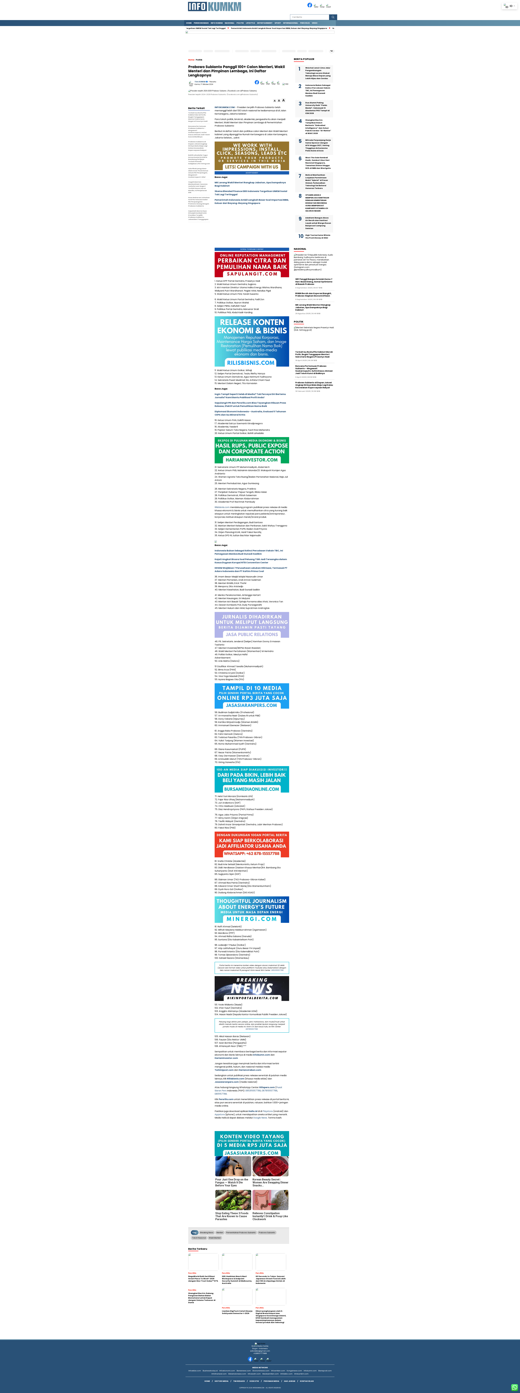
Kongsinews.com (294, 1370)
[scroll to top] (502, 1388)
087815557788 (269, 1090)
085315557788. (277, 970)
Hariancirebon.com (250, 1070)
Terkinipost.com (224, 1070)
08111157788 (221, 1093)
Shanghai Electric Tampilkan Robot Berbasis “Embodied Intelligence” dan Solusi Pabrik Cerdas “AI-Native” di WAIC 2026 (318, 127)
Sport (278, 23)
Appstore (220, 1114)
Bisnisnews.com (244, 1370)
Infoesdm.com (254, 1374)
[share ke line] (279, 84)
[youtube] (329, 7)
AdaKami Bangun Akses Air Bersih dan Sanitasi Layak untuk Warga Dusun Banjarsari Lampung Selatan (318, 223)
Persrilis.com (226, 1099)
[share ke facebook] (257, 84)
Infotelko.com (286, 1374)
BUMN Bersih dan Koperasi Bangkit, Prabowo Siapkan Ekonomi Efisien (313, 294)
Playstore (268, 1111)
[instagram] (323, 7)
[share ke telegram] (274, 84)
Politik (240, 23)
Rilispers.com (267, 1087)
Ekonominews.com (261, 1370)
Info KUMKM (217, 23)
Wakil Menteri (215, 1238)
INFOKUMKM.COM (225, 107)
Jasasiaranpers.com (227, 1081)
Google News (260, 1117)
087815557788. (252, 1029)
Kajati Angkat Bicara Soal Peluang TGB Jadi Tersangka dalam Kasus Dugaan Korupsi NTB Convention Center (251, 561)
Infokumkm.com (301, 1374)
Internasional (290, 23)
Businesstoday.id (210, 1370)
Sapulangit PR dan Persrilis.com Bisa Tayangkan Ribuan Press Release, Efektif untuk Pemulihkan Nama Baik (250, 404)
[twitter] (316, 7)
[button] (274, 100)
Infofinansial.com (219, 1374)
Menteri (220, 1232)
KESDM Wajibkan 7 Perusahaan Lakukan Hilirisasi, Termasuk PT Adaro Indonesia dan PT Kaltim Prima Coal (251, 569)
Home (189, 23)
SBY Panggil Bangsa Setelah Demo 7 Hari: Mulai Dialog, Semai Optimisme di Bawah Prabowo (313, 281)
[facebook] (310, 7)
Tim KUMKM (200, 82)
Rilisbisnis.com (222, 507)
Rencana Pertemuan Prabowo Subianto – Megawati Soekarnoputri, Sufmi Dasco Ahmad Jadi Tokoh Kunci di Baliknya (313, 370)
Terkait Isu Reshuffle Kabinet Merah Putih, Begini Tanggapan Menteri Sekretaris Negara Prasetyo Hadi (314, 354)
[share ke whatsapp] (268, 84)
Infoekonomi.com (227, 1370)
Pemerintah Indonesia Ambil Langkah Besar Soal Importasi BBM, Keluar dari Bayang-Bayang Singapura (263, 28)
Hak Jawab (289, 1381)
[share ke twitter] (263, 84)
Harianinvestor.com (226, 1058)
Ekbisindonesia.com (237, 1374)
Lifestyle (250, 23)
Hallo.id (252, 1111)
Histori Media (221, 1381)
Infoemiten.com (278, 1370)
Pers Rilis (305, 23)
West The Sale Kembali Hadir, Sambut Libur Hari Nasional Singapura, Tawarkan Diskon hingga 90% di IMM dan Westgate (318, 162)
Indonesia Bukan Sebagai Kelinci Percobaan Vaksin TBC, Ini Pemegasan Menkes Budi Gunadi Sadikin (249, 552)
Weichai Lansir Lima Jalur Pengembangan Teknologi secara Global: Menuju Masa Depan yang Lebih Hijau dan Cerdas (318, 73)
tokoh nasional (199, 1238)
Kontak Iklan (307, 1381)
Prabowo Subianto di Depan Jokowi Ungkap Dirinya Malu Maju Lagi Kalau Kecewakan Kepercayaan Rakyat (314, 385)
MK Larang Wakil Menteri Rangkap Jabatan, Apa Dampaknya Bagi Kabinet (313, 307)
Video (314, 23)
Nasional (229, 23)
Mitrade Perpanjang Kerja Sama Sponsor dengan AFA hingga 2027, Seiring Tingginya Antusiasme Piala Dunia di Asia (318, 145)
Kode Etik (254, 1381)
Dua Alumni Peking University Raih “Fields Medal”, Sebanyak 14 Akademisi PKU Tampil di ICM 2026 (317, 107)
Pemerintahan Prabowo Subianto (241, 1232)
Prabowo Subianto (267, 1232)
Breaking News (206, 1232)
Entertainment (264, 23)
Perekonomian (201, 23)
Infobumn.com (261, 1054)
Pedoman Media (271, 1381)
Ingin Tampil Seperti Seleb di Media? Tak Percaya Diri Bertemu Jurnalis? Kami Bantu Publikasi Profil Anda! (250, 396)
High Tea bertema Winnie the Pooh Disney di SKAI (317, 236)
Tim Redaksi (239, 1381)
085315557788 (253, 1090)
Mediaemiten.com (270, 1374)
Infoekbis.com (194, 1370)
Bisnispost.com (325, 1370)
